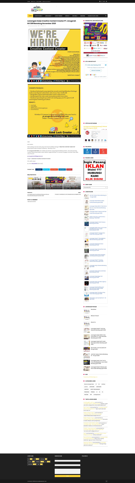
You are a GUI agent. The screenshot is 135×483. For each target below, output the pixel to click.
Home (28, 1)
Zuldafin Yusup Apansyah (90, 428)
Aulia (85, 433)
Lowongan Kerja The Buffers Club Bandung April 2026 (98, 255)
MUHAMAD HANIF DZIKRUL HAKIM (91, 423)
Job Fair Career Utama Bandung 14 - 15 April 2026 (71, 185)
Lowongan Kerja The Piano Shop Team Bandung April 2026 (97, 298)
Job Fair (86, 386)
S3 (102, 392)
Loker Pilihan (38, 15)
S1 (45, 25)
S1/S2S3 (67, 15)
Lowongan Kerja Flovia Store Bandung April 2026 (96, 249)
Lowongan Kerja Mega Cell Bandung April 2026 (96, 282)
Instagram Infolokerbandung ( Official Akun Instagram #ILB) (95, 127)
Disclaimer (38, 1)
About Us (33, 1)
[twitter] (104, 1)
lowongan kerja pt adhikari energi (92, 403)
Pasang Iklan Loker (93, 15)
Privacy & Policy (46, 1)
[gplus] (106, 1)
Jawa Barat (48, 15)
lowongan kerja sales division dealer (92, 414)
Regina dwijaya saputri (89, 412)
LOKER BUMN (98, 386)
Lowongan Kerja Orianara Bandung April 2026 (98, 271)
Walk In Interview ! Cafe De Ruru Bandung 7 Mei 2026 (97, 222)
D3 (39, 25)
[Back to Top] (106, 481)
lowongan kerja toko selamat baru (92, 424)
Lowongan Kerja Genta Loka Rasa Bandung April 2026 (35, 185)
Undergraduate (97, 394)
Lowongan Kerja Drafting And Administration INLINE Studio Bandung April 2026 (97, 294)
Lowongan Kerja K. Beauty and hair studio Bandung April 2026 (99, 367)
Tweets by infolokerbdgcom (90, 377)
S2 (99, 392)
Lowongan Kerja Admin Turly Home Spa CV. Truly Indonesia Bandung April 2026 (98, 213)
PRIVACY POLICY (95, 315)
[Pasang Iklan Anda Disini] (95, 180)
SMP (91, 394)
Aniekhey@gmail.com (89, 402)
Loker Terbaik (58, 15)
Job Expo (103, 384)
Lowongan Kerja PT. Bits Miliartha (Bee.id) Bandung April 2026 (97, 244)
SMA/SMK (82, 15)
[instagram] (100, 1)
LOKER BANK (91, 386)
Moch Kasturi (87, 407)
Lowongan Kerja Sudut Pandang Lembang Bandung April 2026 (97, 260)
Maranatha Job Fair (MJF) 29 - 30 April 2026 (54, 185)
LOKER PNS (86, 389)
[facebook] (102, 1)
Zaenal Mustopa (87, 437)
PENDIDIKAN (86, 392)
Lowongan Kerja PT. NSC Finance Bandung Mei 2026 (97, 228)
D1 (96, 384)
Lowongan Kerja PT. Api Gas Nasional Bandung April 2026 (96, 266)
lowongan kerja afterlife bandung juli (93, 419)
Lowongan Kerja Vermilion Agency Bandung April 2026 (98, 287)
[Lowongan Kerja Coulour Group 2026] (96, 57)
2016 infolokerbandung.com (39, 481)
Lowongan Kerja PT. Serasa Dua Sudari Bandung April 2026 (97, 239)
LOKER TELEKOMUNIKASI (95, 389)
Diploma (74, 15)
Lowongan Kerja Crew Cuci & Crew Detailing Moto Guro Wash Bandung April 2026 (98, 234)
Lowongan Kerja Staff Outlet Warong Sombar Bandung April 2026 (99, 343)
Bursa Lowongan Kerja (89, 384)
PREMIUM (42, 25)
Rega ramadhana (88, 442)
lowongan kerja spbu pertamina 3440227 (95, 443)
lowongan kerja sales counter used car (93, 429)
